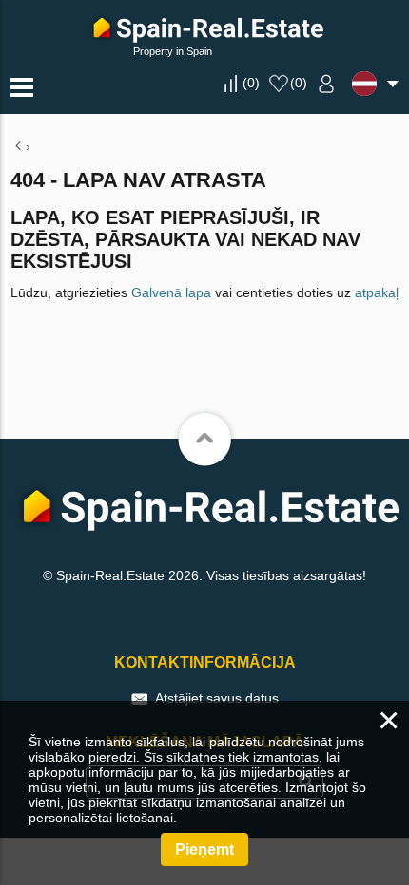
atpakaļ (377, 292)
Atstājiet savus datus (217, 698)
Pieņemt (204, 849)
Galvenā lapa (171, 292)
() (251, 82)
